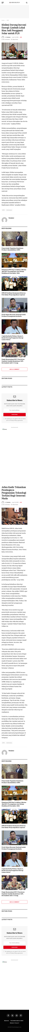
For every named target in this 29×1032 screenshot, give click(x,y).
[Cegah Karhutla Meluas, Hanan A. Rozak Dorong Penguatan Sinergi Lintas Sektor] (14, 326)
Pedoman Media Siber (16, 1020)
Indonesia (9, 210)
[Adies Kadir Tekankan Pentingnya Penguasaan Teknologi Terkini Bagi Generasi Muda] (14, 516)
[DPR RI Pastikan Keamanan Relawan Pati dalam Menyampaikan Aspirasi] (14, 283)
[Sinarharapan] (14, 2)
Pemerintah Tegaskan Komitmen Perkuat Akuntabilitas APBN (12, 249)
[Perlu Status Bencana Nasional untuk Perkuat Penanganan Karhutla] (14, 305)
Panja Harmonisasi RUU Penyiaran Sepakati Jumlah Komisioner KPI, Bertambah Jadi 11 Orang (13, 361)
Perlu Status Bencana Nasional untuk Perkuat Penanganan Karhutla (14, 315)
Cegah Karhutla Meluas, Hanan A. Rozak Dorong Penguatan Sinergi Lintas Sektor (12, 337)
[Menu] (3, 2)
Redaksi (8, 37)
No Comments (6, 39)
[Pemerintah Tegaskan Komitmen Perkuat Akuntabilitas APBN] (14, 238)
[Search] (26, 2)
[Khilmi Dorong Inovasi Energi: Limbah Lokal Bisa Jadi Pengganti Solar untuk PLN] (14, 51)
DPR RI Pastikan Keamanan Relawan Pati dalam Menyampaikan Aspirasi (13, 294)
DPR (21, 37)
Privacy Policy (13, 420)
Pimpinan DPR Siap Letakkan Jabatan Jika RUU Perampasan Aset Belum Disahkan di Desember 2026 (14, 271)
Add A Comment (14, 369)
